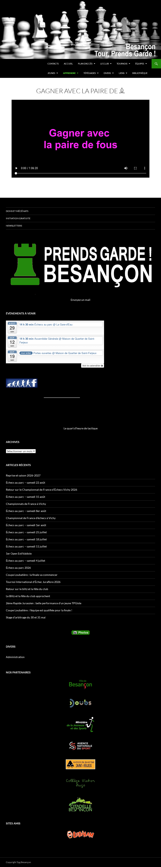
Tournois (122, 63)
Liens (121, 73)
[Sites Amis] (80, 834)
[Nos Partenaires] (80, 684)
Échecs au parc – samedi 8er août (26, 511)
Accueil (68, 63)
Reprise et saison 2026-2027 (23, 475)
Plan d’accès (85, 63)
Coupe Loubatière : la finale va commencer (32, 574)
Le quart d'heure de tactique (81, 428)
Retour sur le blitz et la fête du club (27, 589)
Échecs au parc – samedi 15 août (25, 496)
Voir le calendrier (91, 365)
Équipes (139, 63)
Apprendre (69, 73)
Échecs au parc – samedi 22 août (25, 482)
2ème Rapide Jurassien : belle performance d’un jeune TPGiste (43, 603)
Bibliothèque (139, 73)
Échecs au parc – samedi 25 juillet (26, 532)
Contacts (53, 63)
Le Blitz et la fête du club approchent (28, 596)
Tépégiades (89, 73)
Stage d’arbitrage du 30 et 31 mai (26, 617)
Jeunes (51, 73)
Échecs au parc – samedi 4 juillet (25, 560)
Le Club (104, 63)
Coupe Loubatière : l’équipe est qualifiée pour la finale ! (39, 610)
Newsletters (14, 225)
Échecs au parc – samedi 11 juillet (26, 546)
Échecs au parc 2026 (18, 567)
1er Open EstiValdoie (19, 553)
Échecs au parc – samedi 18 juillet (26, 539)
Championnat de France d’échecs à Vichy (31, 518)
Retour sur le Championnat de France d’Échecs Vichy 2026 (41, 489)
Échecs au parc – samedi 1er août (26, 525)
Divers (107, 73)
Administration (15, 657)
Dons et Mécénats (17, 211)
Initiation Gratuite (18, 218)
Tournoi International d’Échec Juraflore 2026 (33, 582)
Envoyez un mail (80, 299)
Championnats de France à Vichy (26, 503)
